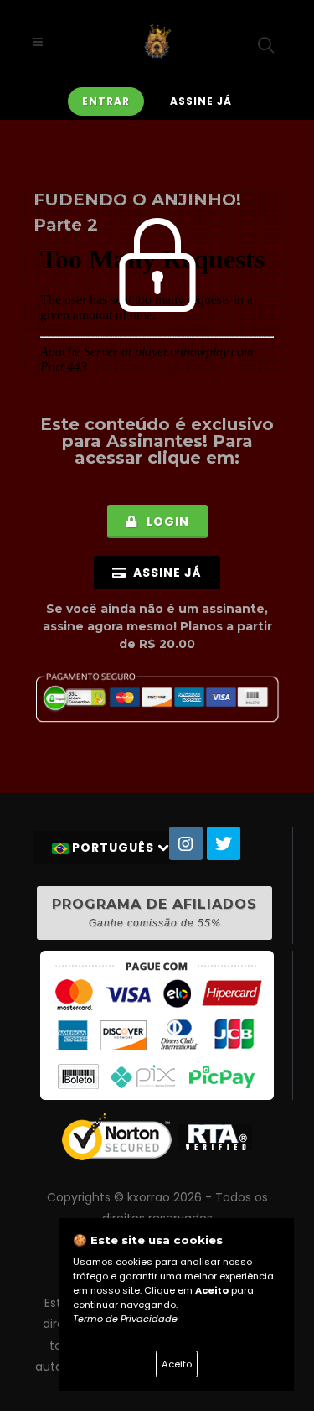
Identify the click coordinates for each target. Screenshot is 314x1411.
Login (166, 521)
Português (113, 847)
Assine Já (201, 101)
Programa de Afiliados (154, 912)
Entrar (106, 101)
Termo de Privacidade (125, 1318)
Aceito (177, 1364)
